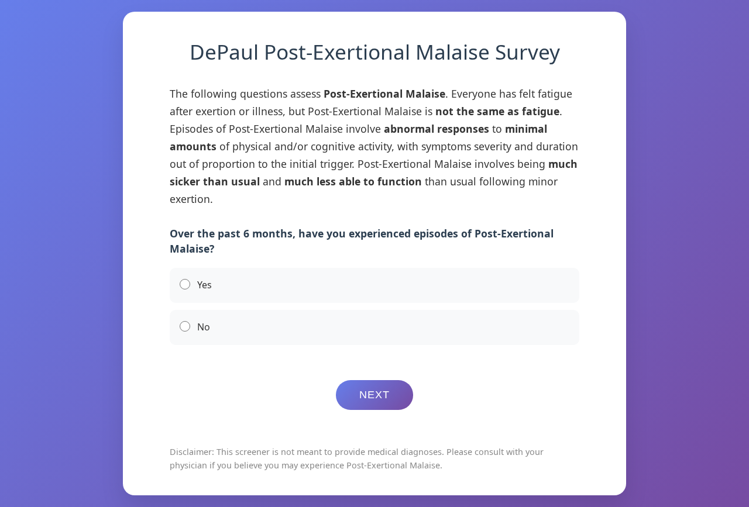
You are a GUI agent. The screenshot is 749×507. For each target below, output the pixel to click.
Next (374, 395)
